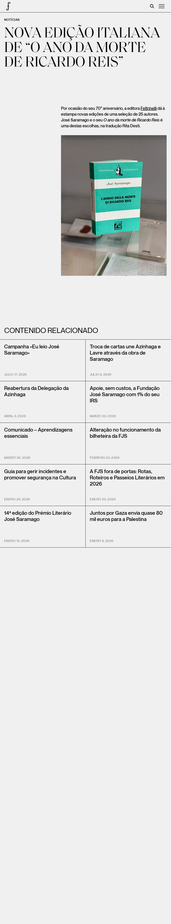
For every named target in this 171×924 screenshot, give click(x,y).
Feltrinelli (149, 108)
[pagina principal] (6, 6)
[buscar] (152, 6)
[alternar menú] (162, 6)
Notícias (12, 20)
